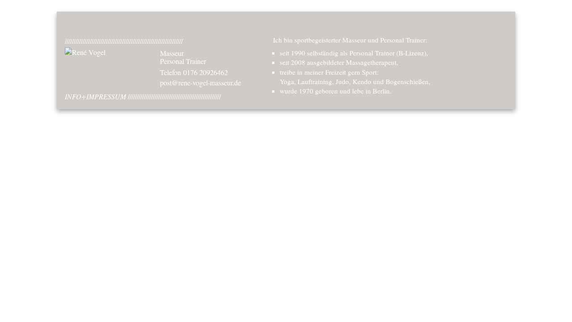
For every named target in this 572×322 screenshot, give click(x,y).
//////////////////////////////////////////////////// (143, 96)
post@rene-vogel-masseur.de (200, 82)
